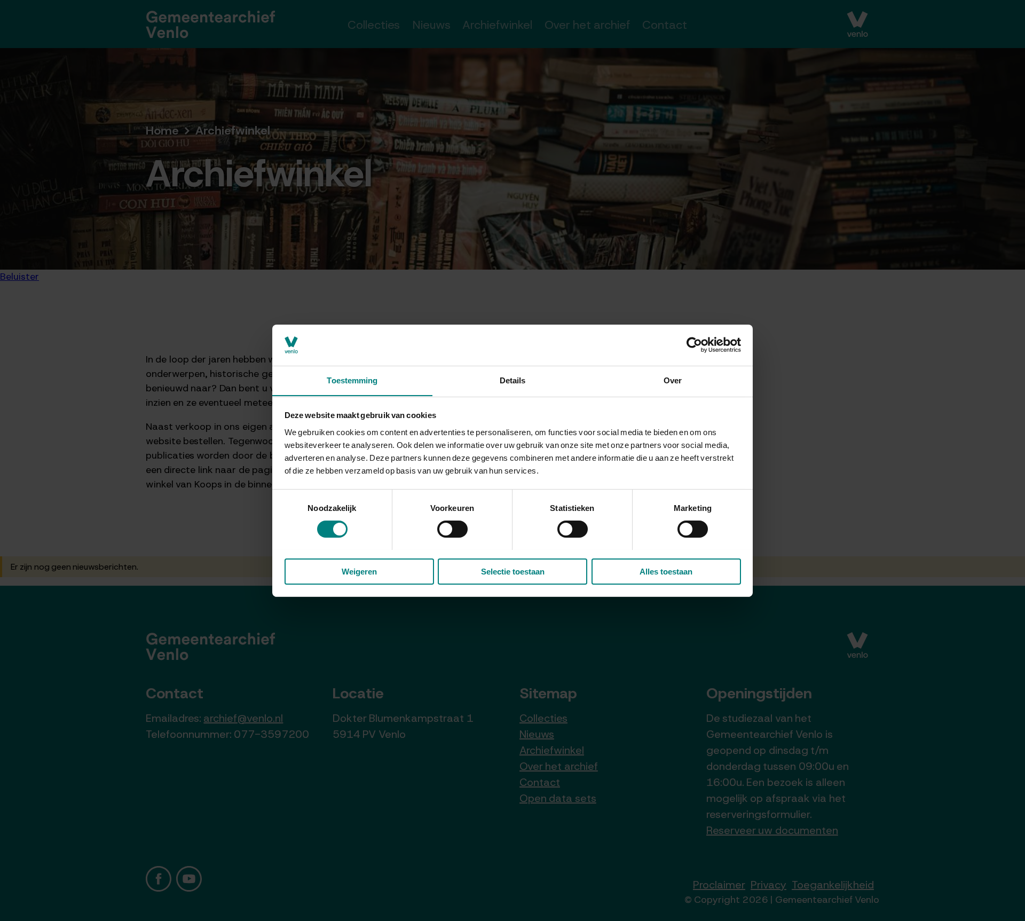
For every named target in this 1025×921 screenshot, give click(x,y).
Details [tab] (513, 379)
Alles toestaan (666, 571)
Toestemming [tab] (352, 379)
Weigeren (359, 571)
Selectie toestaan (513, 571)
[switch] (452, 529)
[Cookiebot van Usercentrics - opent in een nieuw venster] (694, 345)
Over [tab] (673, 379)
